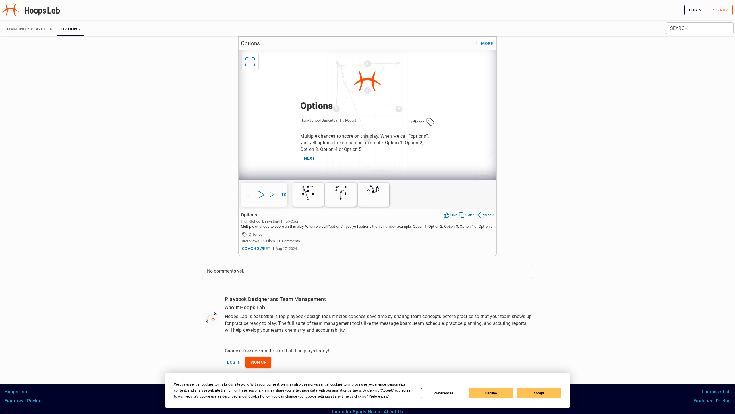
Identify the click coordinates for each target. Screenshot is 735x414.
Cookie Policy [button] (259, 396)
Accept (538, 393)
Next (309, 158)
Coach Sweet (256, 248)
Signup (720, 10)
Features (14, 401)
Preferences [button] (378, 396)
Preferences (443, 393)
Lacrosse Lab (716, 391)
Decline (491, 393)
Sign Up (258, 362)
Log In (234, 362)
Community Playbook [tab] (28, 29)
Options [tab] (70, 29)
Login (695, 10)
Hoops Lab (16, 391)
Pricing (34, 401)
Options (250, 43)
